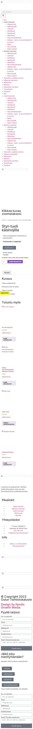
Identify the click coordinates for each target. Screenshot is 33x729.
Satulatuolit (11, 33)
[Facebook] (4, 551)
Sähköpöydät (12, 26)
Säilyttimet (11, 35)
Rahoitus (7, 85)
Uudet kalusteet (13, 220)
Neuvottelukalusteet (14, 38)
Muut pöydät (11, 47)
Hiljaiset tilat (11, 24)
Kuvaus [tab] (7, 273)
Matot (9, 44)
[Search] (3, 16)
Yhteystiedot (8, 89)
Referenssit (7, 82)
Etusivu (4, 220)
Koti (5, 20)
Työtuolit (10, 29)
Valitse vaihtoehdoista (8, 423)
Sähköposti (5, 628)
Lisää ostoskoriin (15, 262)
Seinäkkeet (11, 31)
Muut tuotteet (12, 49)
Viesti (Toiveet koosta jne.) (10, 640)
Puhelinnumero (6, 634)
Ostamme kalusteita (10, 80)
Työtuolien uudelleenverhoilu (13, 78)
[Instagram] (9, 551)
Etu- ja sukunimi (6, 616)
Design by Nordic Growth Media (13, 606)
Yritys (3, 622)
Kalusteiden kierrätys (11, 87)
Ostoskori (7, 91)
